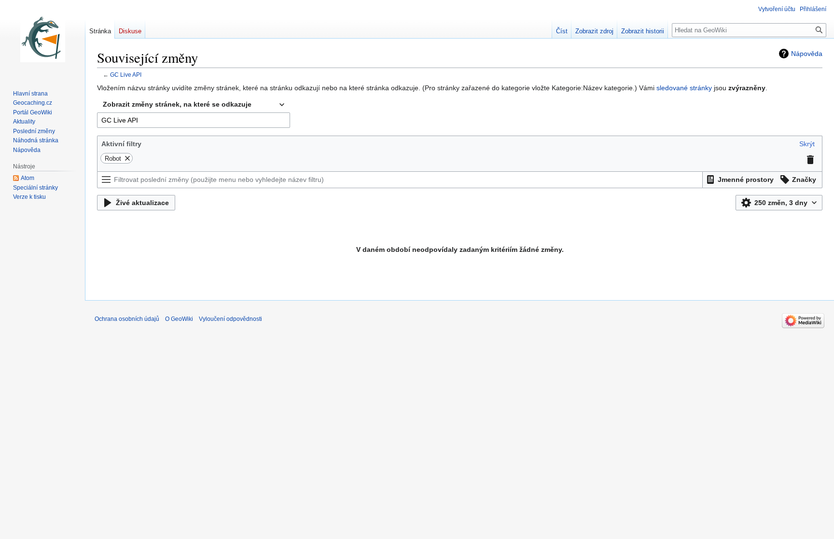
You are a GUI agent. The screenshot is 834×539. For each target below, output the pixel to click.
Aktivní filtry (121, 144)
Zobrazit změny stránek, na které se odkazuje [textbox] (177, 104)
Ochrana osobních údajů (127, 319)
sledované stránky (684, 88)
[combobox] (193, 104)
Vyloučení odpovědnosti (230, 319)
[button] (807, 144)
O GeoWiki (179, 319)
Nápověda (806, 53)
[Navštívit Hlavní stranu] (42, 38)
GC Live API (125, 74)
